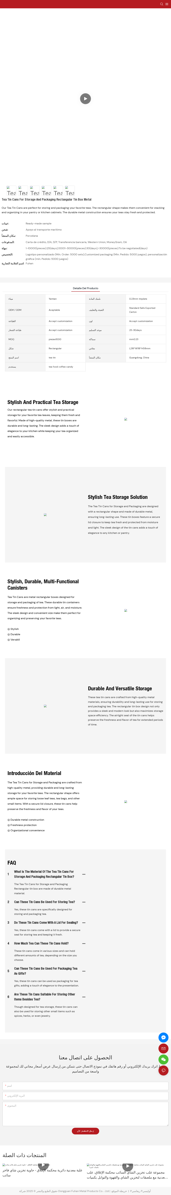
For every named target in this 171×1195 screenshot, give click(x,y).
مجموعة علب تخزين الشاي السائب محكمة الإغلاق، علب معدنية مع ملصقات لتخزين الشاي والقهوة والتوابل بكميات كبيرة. (126, 1175)
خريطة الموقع (119, 1191)
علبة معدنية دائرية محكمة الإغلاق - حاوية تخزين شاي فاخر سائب (42, 1173)
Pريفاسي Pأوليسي (140, 1191)
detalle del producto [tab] (85, 288)
